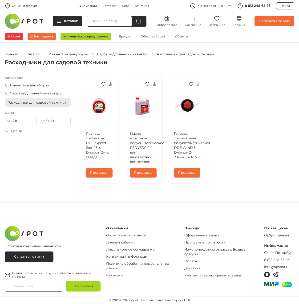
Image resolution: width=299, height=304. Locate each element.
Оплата (190, 261)
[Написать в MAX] (267, 274)
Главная (11, 54)
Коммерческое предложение (86, 36)
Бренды (124, 36)
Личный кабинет (120, 242)
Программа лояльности (205, 242)
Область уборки (153, 36)
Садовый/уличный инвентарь (123, 54)
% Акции (14, 36)
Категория (14, 78)
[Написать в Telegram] (276, 274)
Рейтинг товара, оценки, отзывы (212, 275)
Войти (285, 6)
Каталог (71, 21)
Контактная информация (127, 256)
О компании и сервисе (126, 235)
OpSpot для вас (277, 235)
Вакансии (114, 275)
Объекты (181, 36)
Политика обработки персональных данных (137, 265)
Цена (9, 112)
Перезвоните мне (274, 21)
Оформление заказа (201, 235)
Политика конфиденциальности (33, 246)
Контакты (142, 6)
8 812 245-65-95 (258, 6)
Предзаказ (99, 172)
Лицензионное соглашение (130, 249)
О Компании (88, 6)
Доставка (109, 6)
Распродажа (43, 36)
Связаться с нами (29, 256)
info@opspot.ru (277, 267)
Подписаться (83, 286)
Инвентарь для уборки (69, 54)
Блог (125, 6)
